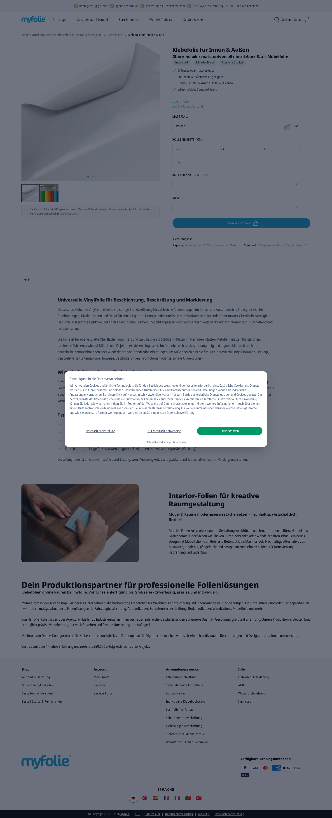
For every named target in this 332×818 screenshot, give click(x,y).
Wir (72, 385)
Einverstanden (230, 431)
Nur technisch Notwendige (164, 431)
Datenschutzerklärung (166, 408)
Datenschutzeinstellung (100, 431)
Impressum (179, 442)
